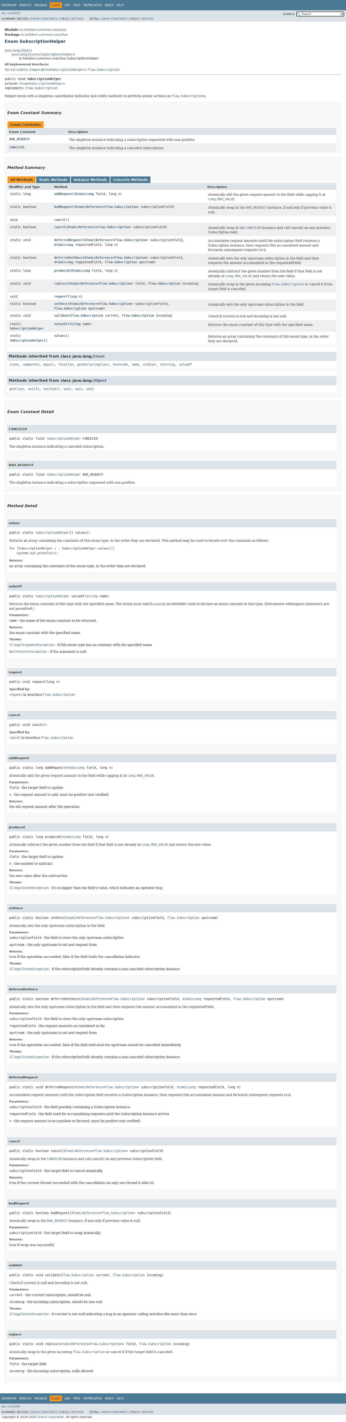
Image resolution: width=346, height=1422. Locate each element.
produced (61, 270)
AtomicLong (84, 194)
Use (67, 5)
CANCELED (16, 147)
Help (120, 5)
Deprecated (92, 5)
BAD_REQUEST (19, 139)
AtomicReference (89, 207)
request (60, 296)
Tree (76, 5)
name (135, 364)
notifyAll (51, 389)
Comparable (38, 70)
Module (25, 5)
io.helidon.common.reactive (43, 30)
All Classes (10, 13)
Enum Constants (44, 18)
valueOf (60, 324)
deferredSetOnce (68, 257)
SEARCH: (289, 14)
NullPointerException (28, 651)
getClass (16, 389)
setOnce (60, 304)
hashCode (120, 364)
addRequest (63, 194)
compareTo (30, 364)
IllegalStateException (29, 888)
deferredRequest (68, 240)
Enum (23, 83)
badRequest (63, 207)
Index (109, 5)
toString (167, 364)
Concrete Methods (130, 180)
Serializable (16, 70)
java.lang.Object (18, 50)
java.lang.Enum (25, 54)
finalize (65, 364)
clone (14, 364)
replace (60, 283)
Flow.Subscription (104, 70)
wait (67, 389)
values (59, 336)
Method (77, 18)
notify (33, 389)
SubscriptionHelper (56, 54)
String (74, 324)
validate (61, 315)
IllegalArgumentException (31, 645)
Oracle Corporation (51, 1417)
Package (40, 5)
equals (48, 364)
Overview (8, 5)
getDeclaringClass (93, 364)
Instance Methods (90, 180)
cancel (59, 220)
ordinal (149, 364)
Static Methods (53, 180)
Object (100, 380)
